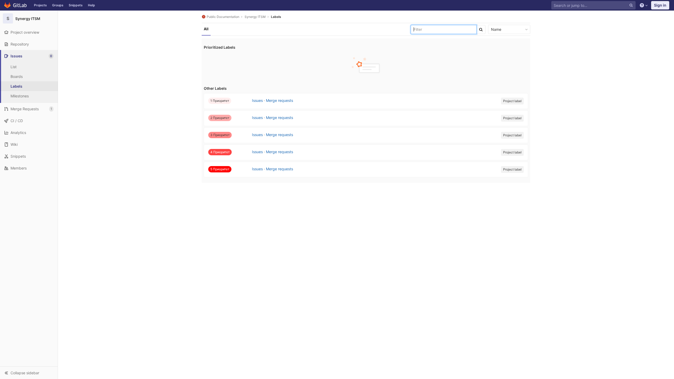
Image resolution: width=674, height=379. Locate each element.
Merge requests (279, 100)
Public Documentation (223, 17)
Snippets (76, 5)
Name (496, 29)
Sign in (660, 5)
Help (91, 5)
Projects (40, 5)
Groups (57, 5)
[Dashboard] (15, 5)
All (206, 29)
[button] (29, 372)
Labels (276, 17)
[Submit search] (480, 29)
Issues (257, 100)
